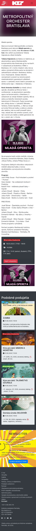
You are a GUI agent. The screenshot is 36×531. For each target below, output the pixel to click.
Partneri (3, 486)
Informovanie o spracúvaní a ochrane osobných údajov (16, 498)
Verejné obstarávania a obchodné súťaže (14, 495)
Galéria (3, 477)
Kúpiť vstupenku (10, 261)
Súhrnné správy (6, 493)
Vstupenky (4, 479)
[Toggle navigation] (31, 3)
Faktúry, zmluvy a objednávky (11, 481)
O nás (3, 473)
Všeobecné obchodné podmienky (12, 488)
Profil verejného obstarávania (10, 490)
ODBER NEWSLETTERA (18, 461)
